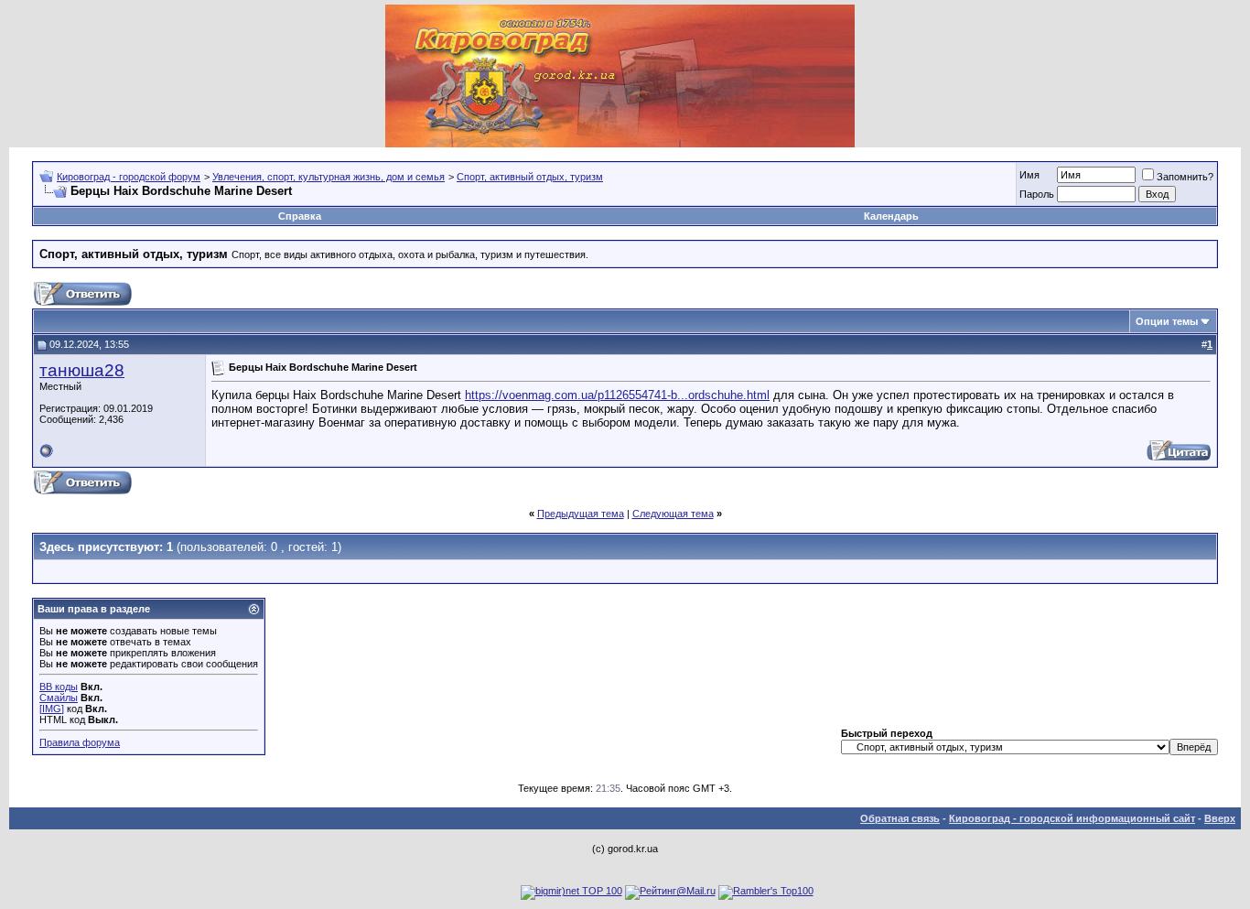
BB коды (58, 686)
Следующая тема (673, 513)
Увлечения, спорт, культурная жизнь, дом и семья (328, 176)
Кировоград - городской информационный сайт (1072, 818)
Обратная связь (900, 818)
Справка (299, 216)
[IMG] (51, 708)
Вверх (1219, 818)
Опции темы (1167, 321)
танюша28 (81, 370)
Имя (1029, 174)
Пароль (1036, 194)
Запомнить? (1185, 176)
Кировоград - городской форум (128, 176)
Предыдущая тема (580, 513)
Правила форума (79, 742)
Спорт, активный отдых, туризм (530, 176)
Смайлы (58, 697)
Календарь (891, 216)
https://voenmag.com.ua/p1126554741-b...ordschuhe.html (617, 395)
